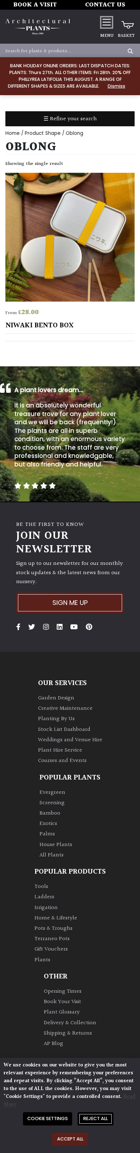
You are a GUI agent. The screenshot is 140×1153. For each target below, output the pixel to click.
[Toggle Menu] (106, 22)
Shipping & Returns (68, 1033)
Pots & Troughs (53, 928)
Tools (41, 886)
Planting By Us (56, 718)
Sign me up (70, 602)
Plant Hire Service (60, 750)
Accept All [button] (70, 1139)
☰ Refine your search (70, 118)
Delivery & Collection (70, 1022)
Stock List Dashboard (64, 729)
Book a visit (35, 5)
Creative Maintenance (65, 708)
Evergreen (52, 792)
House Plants (55, 844)
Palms (47, 834)
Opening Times (62, 991)
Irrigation (46, 907)
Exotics (48, 823)
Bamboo (49, 813)
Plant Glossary (62, 1012)
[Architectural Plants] (37, 27)
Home (12, 133)
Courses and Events (62, 760)
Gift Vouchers (51, 949)
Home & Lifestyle (55, 918)
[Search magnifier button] (130, 51)
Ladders (44, 897)
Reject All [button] (95, 1118)
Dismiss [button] (116, 86)
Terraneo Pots (52, 938)
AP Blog (53, 1043)
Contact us (105, 5)
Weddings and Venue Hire (70, 740)
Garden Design (56, 698)
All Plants (51, 855)
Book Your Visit (62, 1001)
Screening (52, 802)
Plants (42, 960)
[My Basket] (126, 22)
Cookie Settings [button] (47, 1118)
